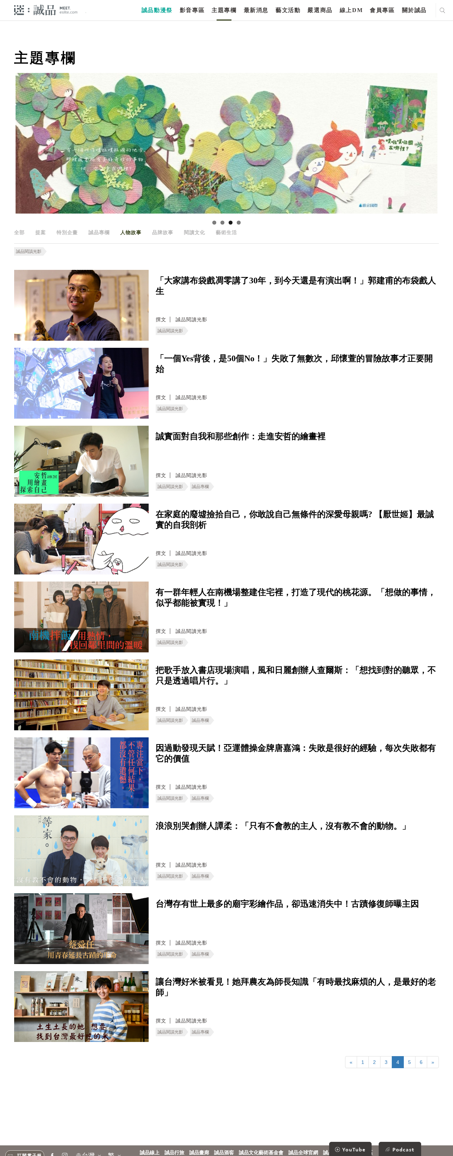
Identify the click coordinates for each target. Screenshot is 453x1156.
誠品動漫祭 (157, 10)
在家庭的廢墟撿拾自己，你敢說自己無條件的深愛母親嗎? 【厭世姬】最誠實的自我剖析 (295, 519)
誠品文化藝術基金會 (261, 1152)
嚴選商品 (320, 10)
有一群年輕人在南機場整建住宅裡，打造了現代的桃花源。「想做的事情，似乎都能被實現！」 (296, 597)
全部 (19, 232)
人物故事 (131, 232)
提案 (40, 232)
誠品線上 (150, 1152)
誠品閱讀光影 (28, 251)
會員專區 (382, 10)
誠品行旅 (174, 1152)
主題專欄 (224, 10)
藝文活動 (288, 10)
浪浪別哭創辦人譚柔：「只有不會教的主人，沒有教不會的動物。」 (283, 826)
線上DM (351, 10)
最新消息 (256, 10)
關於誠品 (414, 10)
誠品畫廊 (199, 1152)
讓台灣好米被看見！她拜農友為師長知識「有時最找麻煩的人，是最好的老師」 (296, 987)
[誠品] (46, 9)
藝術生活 (226, 232)
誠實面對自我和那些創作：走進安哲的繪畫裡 (241, 436)
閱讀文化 (194, 232)
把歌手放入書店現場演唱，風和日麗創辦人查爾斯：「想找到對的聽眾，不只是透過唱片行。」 (296, 675)
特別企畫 (67, 232)
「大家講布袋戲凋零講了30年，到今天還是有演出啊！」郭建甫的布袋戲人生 (296, 286)
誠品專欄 (99, 232)
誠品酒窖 (224, 1152)
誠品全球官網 (303, 1152)
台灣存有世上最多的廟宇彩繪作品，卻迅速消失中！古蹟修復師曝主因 (287, 903)
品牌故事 (162, 232)
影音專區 (192, 10)
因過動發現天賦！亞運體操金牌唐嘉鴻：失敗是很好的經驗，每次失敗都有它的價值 (296, 753)
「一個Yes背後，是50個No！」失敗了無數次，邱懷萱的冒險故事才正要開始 (294, 364)
